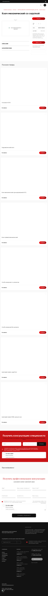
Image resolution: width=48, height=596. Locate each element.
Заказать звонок (37, 559)
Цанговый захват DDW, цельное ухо (12, 417)
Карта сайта (4, 583)
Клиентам (4, 556)
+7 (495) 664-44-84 (36, 555)
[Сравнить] (45, 69)
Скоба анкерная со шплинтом (10, 282)
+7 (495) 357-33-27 (36, 550)
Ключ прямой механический (10, 237)
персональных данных (17, 502)
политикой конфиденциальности (23, 449)
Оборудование (5, 555)
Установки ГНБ (4, 553)
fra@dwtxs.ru (19, 560)
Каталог (3, 552)
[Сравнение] (37, 5)
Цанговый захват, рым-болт (9, 372)
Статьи (3, 558)
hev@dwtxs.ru (19, 571)
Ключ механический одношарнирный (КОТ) (14, 192)
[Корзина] (41, 5)
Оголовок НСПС (6, 102)
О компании (4, 559)
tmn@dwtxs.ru (19, 565)
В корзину (42, 107)
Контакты (3, 561)
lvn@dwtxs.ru (19, 576)
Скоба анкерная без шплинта (10, 327)
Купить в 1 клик (38, 42)
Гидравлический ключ (8, 147)
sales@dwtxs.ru (19, 554)
